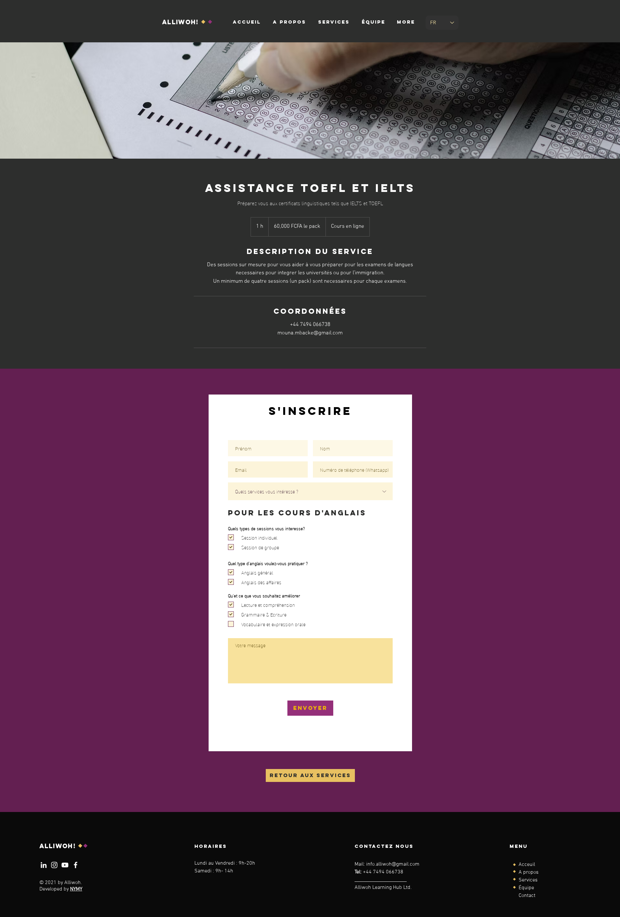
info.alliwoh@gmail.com (392, 864)
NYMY (76, 889)
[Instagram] (54, 865)
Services (528, 880)
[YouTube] (65, 865)
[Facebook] (75, 865)
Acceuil (527, 864)
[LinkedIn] (43, 865)
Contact (527, 895)
